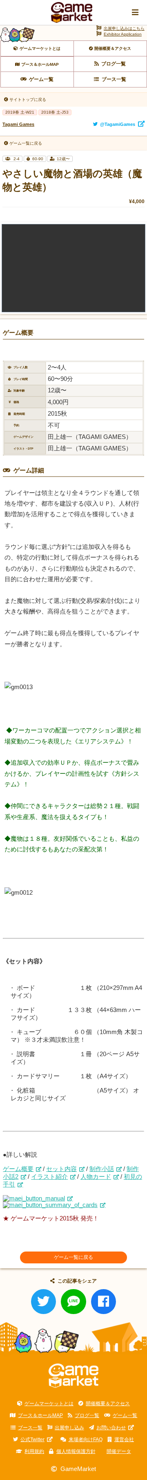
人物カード (95, 1176)
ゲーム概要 (18, 1169)
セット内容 (61, 1169)
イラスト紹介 (49, 1176)
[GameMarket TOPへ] (73, 1376)
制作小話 (101, 1169)
